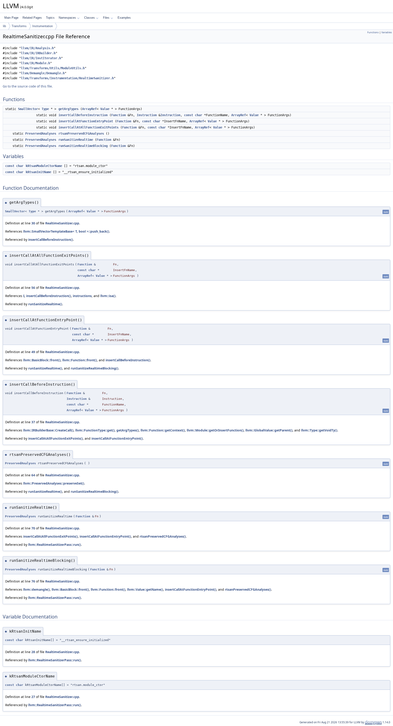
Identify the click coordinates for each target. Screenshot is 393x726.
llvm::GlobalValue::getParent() (268, 430)
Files (106, 17)
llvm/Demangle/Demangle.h (43, 73)
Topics (50, 17)
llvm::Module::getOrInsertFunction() (215, 430)
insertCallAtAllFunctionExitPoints (88, 127)
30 (33, 223)
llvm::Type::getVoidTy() (319, 430)
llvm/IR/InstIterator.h (41, 58)
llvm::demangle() (36, 589)
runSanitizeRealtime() (45, 304)
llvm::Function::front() (79, 360)
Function (118, 115)
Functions (373, 32)
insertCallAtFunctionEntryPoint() (117, 438)
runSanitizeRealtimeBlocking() (94, 368)
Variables (386, 32)
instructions (82, 296)
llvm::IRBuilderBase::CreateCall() (48, 430)
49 (33, 352)
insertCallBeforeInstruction (83, 115)
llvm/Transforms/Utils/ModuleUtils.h (53, 68)
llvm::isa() (108, 296)
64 (33, 475)
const (188, 115)
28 (33, 652)
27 (33, 697)
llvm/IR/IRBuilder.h (38, 53)
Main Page (11, 17)
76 (33, 581)
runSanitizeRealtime (75, 139)
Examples (124, 17)
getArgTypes (68, 109)
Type (45, 109)
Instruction (147, 115)
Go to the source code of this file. (28, 86)
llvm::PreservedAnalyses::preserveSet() (53, 483)
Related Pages (32, 17)
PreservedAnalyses (40, 133)
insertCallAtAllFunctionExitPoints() (55, 438)
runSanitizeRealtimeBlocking (83, 146)
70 (33, 528)
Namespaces (67, 17)
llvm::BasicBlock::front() (41, 360)
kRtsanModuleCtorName (44, 166)
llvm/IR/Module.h (35, 63)
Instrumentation (42, 26)
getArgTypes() (127, 430)
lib (4, 26)
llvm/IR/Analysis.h (37, 48)
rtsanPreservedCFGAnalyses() (163, 536)
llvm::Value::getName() (145, 589)
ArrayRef (89, 109)
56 (33, 287)
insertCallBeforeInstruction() (50, 239)
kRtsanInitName (38, 172)
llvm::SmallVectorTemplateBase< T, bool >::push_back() (66, 231)
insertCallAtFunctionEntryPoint (85, 121)
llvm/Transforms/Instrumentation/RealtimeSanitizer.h (67, 78)
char (198, 115)
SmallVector (28, 109)
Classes (89, 17)
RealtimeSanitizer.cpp (62, 223)
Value (104, 109)
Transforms (19, 26)
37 (33, 422)
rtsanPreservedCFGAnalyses (81, 133)
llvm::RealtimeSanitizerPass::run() (54, 544)
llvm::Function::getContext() (163, 430)
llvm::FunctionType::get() (95, 430)
